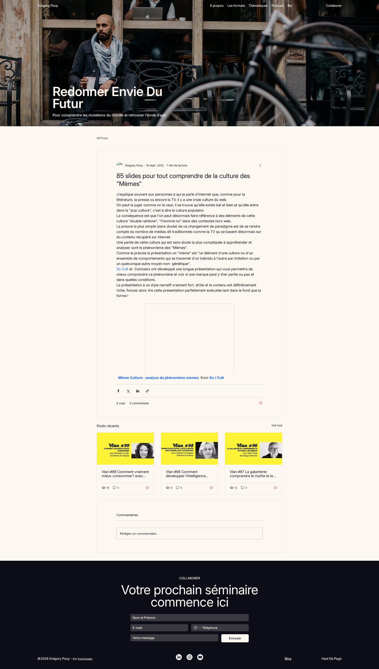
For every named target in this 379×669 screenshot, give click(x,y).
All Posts (102, 138)
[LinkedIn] (179, 657)
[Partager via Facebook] (118, 391)
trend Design (85, 658)
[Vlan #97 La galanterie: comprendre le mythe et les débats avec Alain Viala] (253, 449)
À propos (216, 6)
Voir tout (276, 425)
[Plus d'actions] (260, 165)
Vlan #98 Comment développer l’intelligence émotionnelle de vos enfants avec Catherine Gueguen (189, 474)
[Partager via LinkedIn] (138, 391)
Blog (288, 659)
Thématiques (258, 6)
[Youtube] (200, 657)
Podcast (278, 6)
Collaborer (334, 6)
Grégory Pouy (48, 6)
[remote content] (189, 339)
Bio (290, 6)
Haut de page (331, 659)
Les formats (236, 6)
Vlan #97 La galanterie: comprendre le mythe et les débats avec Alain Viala (252, 474)
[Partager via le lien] (147, 391)
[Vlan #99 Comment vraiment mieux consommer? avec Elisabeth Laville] (125, 449)
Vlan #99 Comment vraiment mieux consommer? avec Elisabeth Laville (125, 474)
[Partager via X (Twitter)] (128, 391)
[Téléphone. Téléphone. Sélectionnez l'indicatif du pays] (197, 627)
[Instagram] (189, 657)
